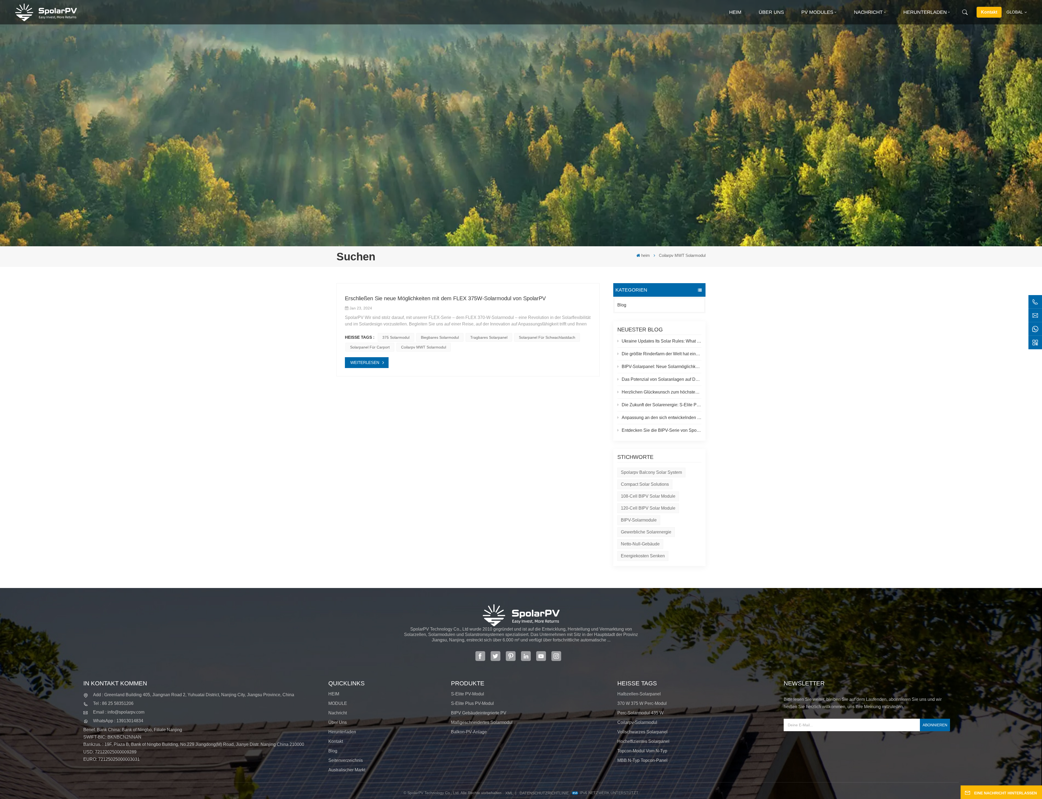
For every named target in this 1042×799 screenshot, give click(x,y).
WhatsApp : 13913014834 (118, 720)
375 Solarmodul (395, 337)
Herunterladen (925, 12)
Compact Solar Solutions (645, 484)
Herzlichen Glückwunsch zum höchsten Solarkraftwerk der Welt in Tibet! (661, 392)
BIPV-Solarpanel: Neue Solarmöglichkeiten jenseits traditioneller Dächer (661, 366)
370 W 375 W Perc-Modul (642, 703)
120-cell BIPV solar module (648, 508)
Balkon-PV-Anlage (469, 732)
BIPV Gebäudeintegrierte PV (478, 713)
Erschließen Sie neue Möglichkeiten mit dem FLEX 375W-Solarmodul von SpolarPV (445, 298)
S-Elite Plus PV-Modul (472, 703)
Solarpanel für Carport (370, 347)
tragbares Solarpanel (488, 337)
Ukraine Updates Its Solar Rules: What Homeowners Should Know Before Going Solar (661, 341)
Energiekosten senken (643, 556)
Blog (621, 305)
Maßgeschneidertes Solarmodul (482, 722)
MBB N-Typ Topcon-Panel (642, 760)
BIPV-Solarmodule (639, 520)
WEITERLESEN (364, 362)
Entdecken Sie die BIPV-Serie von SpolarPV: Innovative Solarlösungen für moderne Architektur (661, 430)
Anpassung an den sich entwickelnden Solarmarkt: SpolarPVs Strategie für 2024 (661, 417)
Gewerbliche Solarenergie (646, 532)
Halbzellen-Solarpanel (639, 694)
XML (509, 793)
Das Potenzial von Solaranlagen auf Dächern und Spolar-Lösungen (661, 379)
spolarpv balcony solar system (651, 472)
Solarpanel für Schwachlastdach (547, 337)
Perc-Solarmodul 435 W (640, 713)
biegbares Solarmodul (440, 337)
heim (735, 12)
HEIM (333, 694)
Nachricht (868, 12)
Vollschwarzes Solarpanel (642, 732)
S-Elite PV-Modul (467, 694)
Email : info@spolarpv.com (118, 712)
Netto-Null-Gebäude (640, 544)
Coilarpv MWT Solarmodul (423, 347)
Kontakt (989, 12)
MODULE (337, 703)
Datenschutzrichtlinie (544, 793)
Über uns (771, 12)
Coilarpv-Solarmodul (637, 722)
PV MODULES (817, 12)
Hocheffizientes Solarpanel (643, 741)
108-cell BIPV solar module (648, 496)
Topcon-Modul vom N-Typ (642, 751)
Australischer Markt (346, 770)
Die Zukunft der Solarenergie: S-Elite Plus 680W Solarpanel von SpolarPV (661, 404)
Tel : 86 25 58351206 (113, 703)
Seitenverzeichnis (345, 760)
